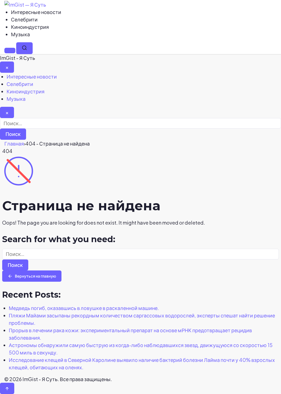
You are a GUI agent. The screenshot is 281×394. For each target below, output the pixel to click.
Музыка (20, 34)
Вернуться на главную (35, 275)
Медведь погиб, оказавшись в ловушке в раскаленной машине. (84, 308)
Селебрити (24, 19)
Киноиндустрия (30, 27)
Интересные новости (36, 12)
